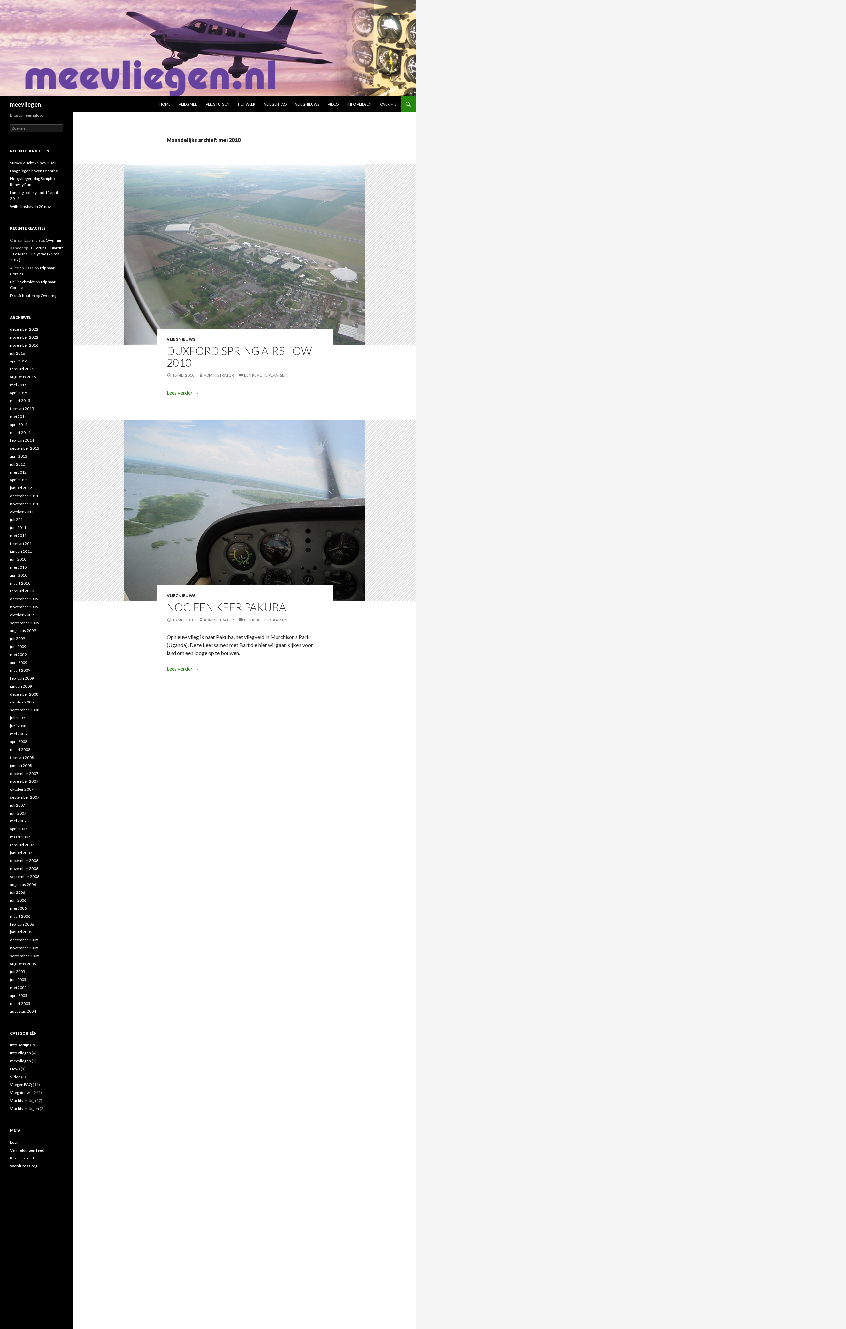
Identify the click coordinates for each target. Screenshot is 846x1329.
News (15, 1068)
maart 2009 (20, 670)
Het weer (246, 104)
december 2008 (24, 694)
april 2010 (18, 575)
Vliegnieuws (307, 104)
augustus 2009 (23, 630)
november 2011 (24, 503)
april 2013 (18, 456)
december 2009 (24, 598)
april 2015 (18, 392)
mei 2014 (18, 416)
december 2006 (24, 860)
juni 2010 (18, 559)
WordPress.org (23, 1165)
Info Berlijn (19, 1045)
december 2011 (24, 495)
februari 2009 (22, 678)
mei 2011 (18, 535)
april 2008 (18, 741)
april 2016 (18, 361)
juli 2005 (17, 971)
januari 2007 (21, 852)
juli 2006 (17, 892)
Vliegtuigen (217, 104)
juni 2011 (18, 527)
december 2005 (24, 939)
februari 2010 (22, 591)
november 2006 (24, 868)
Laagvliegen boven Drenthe (34, 170)
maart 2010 (20, 583)
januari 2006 (21, 932)
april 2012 (18, 479)
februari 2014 (22, 440)
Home (164, 104)
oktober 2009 (22, 614)
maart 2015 (20, 400)
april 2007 (18, 828)
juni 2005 (18, 979)
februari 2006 (22, 924)
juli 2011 (17, 519)
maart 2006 (20, 916)
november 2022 (24, 337)
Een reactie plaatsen (265, 375)
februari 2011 (22, 543)
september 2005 (24, 955)
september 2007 (24, 797)
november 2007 (24, 781)
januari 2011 (21, 551)
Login (14, 1142)
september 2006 (24, 876)
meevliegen (25, 104)
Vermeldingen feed (27, 1150)
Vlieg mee (188, 104)
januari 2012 (21, 487)
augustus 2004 (23, 1011)
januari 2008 (21, 765)
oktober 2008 (22, 702)
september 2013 (24, 448)
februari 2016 (22, 368)
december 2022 (24, 329)
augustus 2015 (23, 376)
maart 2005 (20, 1003)
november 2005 (24, 947)
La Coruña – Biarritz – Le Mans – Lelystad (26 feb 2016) (36, 254)
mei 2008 (18, 733)
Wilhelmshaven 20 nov (30, 206)
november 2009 (24, 606)
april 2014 (18, 424)
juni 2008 (18, 725)
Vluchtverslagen (24, 1108)
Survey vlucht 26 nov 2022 (33, 162)
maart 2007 (20, 836)
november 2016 (24, 345)
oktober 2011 (22, 511)
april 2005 (18, 995)
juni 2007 (18, 813)
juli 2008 (17, 717)
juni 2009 (18, 646)
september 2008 (24, 709)
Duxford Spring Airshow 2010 (239, 356)
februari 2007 (22, 844)
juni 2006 (18, 900)
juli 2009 (17, 638)
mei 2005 (18, 987)
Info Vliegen (359, 104)
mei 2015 (18, 384)
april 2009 (18, 662)
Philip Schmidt (22, 281)
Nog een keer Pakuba (226, 607)
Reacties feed (22, 1158)
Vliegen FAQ (275, 104)
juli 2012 (17, 464)
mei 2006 (18, 908)
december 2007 (24, 773)
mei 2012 (18, 472)
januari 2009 (21, 686)
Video (333, 104)
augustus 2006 (23, 884)
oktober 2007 (22, 789)
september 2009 (24, 622)
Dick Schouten (22, 295)
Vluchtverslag (22, 1100)
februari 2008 (22, 757)
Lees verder (183, 392)
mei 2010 (18, 567)
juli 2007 (17, 805)
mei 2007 (18, 820)
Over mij (388, 104)
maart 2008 (20, 749)
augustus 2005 (23, 963)
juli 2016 (17, 353)
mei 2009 (18, 654)
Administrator (219, 375)
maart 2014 (20, 432)
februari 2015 (22, 408)
